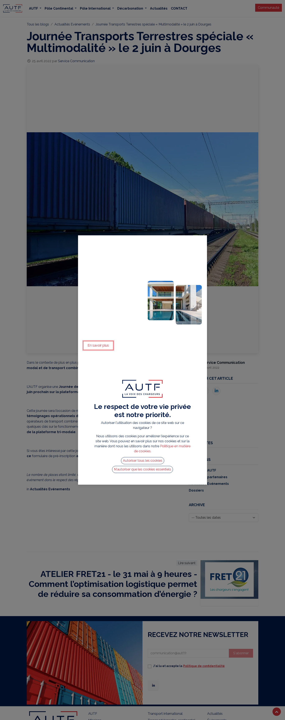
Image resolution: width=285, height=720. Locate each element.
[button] (142, 460)
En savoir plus (98, 345)
